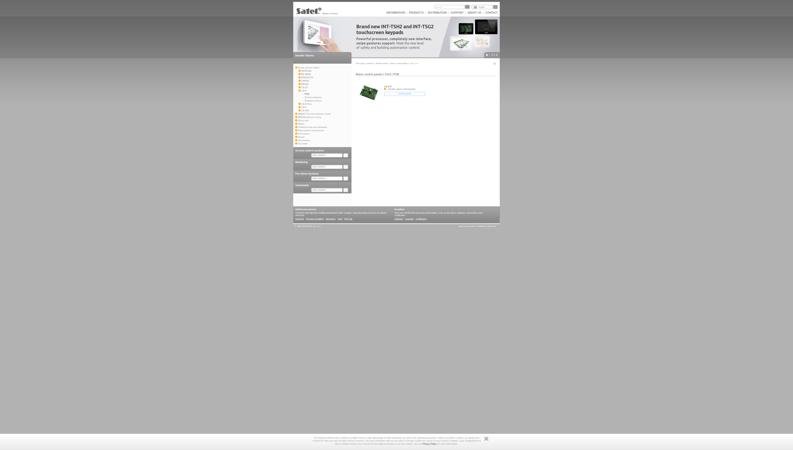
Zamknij (486, 439)
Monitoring (301, 162)
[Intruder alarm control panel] (370, 101)
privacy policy (470, 226)
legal (461, 226)
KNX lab (348, 219)
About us (474, 12)
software (398, 219)
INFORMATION (395, 12)
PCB (396, 74)
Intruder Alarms (304, 55)
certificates (421, 219)
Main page (360, 63)
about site (491, 226)
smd (340, 219)
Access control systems (309, 150)
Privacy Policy (429, 444)
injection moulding (315, 219)
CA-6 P (388, 86)
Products (416, 12)
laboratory (331, 219)
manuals (409, 219)
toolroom (299, 219)
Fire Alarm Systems (307, 173)
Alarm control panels (399, 63)
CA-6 (411, 63)
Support (457, 12)
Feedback (482, 226)
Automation (302, 185)
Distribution (437, 12)
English (482, 7)
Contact (491, 12)
